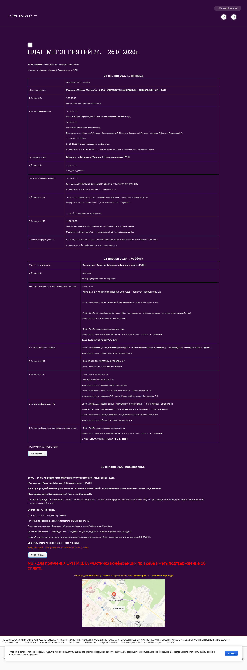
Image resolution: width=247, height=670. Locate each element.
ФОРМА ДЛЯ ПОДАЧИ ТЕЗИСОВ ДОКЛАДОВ (44, 642)
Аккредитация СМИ (108, 642)
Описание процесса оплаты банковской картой (142, 642)
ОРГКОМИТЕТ (90, 642)
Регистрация (74, 642)
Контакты (171, 642)
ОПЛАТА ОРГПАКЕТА (12, 642)
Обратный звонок (227, 8)
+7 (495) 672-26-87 (20, 16)
